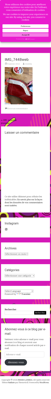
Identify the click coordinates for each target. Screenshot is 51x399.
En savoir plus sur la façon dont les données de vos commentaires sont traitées (24, 202)
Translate (25, 294)
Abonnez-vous (16, 362)
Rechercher (10, 309)
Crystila (28, 64)
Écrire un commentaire (17, 108)
